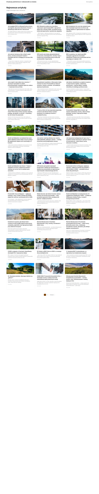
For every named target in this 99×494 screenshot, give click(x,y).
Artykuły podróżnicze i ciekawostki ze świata (21, 2)
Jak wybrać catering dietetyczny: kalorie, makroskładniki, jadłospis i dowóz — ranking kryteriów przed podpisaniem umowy (49, 139)
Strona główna (89, 1)
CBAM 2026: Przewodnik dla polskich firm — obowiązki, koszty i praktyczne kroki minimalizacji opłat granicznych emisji (49, 277)
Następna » (52, 294)
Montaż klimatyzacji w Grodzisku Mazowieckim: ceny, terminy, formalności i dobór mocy (48, 223)
